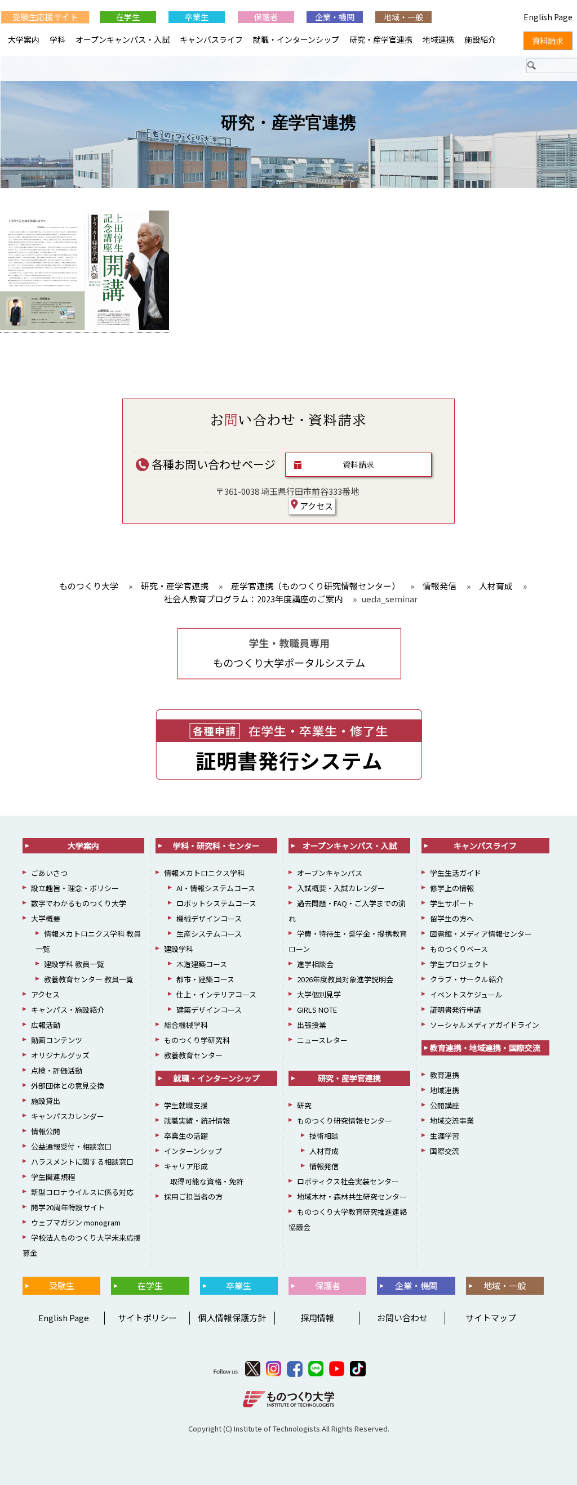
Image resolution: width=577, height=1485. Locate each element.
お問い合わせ (402, 1317)
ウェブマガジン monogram (76, 1222)
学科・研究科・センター (216, 845)
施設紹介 (480, 39)
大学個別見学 (319, 994)
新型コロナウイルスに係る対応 (82, 1192)
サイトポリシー (147, 1317)
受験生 (61, 1285)
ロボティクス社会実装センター (348, 1181)
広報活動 (45, 1024)
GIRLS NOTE (317, 1009)
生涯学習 (444, 1135)
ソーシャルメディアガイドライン (484, 1024)
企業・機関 (334, 17)
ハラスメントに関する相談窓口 (82, 1161)
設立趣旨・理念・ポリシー (75, 888)
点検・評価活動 (56, 1070)
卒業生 (196, 17)
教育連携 (444, 1075)
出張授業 (311, 1024)
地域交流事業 (452, 1120)
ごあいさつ (49, 872)
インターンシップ (193, 1151)
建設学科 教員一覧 (74, 964)
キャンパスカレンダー (67, 1116)
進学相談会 (315, 964)
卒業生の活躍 (186, 1135)
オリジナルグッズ (60, 1055)
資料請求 (358, 464)
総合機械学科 (186, 1024)
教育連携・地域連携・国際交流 (485, 1047)
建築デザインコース (209, 1009)
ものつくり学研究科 (197, 1040)
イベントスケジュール (466, 994)
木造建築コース (201, 964)
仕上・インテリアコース (216, 994)
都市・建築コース (205, 979)
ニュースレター (322, 1040)
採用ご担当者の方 (193, 1196)
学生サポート (452, 903)
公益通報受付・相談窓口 (71, 1146)
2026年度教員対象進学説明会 (345, 979)
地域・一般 (403, 17)
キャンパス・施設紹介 (67, 1009)
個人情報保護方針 (232, 1317)
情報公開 (45, 1131)
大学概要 (45, 918)
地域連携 (438, 39)
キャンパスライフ (211, 39)
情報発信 (324, 1166)
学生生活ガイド (455, 872)
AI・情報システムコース (215, 888)
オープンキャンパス (329, 872)
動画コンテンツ (56, 1040)
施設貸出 (45, 1100)
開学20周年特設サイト (68, 1207)
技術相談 (324, 1135)
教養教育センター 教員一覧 (89, 979)
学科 (57, 39)
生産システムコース (209, 933)
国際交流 (444, 1151)
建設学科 (178, 948)
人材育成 (324, 1151)
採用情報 (317, 1317)
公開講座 (444, 1105)
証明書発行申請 (455, 1009)
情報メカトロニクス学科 (204, 872)
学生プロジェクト (459, 964)
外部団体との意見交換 (67, 1085)
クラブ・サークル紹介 (466, 979)
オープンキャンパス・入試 (123, 39)
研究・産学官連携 (288, 122)
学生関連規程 (53, 1176)
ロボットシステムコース (216, 903)
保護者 (266, 17)
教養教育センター (193, 1055)
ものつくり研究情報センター (344, 1120)
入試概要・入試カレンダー (341, 888)
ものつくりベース (459, 948)
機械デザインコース (209, 918)
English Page (62, 1317)
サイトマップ (490, 1317)
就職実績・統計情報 (197, 1120)
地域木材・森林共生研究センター (352, 1196)
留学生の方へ (452, 918)
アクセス (315, 506)
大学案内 (23, 39)
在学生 (128, 17)
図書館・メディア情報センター (481, 933)
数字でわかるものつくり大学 (78, 903)
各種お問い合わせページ (212, 464)
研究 (304, 1105)
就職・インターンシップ (296, 39)
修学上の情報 (452, 888)
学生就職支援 (186, 1105)
